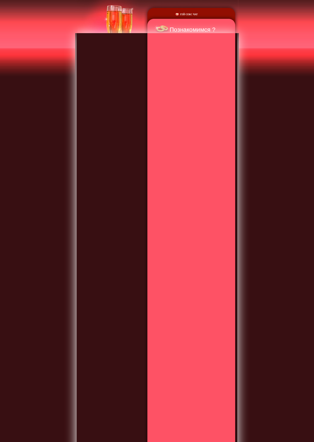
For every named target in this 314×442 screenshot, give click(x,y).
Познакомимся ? (193, 29)
